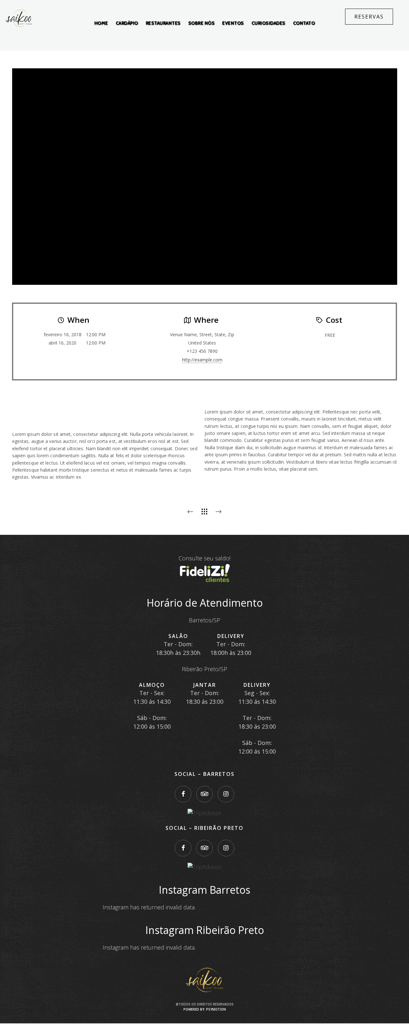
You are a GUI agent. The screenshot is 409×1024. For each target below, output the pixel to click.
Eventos (233, 23)
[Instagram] (226, 794)
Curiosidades (268, 23)
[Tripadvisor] (204, 794)
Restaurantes (163, 23)
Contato (304, 23)
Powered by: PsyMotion (204, 1009)
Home (101, 23)
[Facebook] (183, 794)
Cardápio (127, 23)
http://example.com (202, 360)
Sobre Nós (201, 23)
